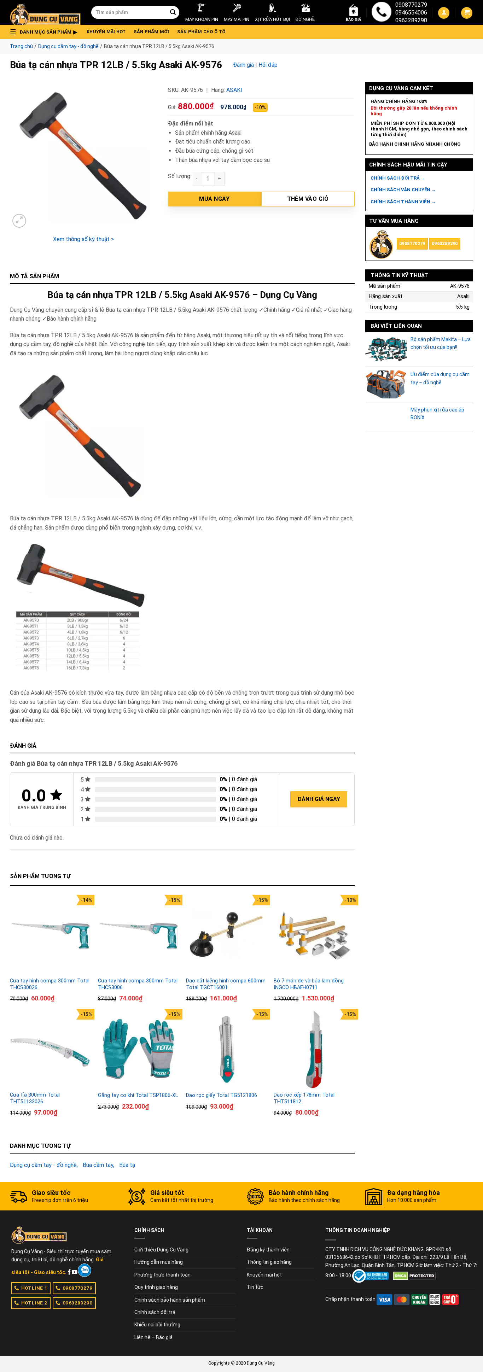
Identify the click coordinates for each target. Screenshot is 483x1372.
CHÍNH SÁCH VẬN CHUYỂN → (403, 189)
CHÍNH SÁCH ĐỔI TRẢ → (398, 178)
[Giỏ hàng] (466, 13)
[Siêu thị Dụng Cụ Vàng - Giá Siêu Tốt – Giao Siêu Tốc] (45, 12)
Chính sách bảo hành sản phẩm (169, 1300)
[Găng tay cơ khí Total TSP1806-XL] (138, 1049)
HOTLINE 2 (34, 1303)
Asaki (234, 90)
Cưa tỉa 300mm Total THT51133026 (35, 1098)
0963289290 (411, 20)
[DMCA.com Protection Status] (414, 1275)
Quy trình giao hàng (156, 1287)
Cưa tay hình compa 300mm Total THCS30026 (49, 984)
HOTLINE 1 (34, 1288)
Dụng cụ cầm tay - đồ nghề (68, 46)
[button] (45, 32)
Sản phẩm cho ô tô (201, 31)
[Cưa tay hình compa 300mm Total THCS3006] (138, 935)
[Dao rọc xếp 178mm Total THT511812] (314, 1049)
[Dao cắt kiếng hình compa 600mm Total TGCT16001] (226, 935)
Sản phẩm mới (151, 31)
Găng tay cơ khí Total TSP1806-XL (138, 1095)
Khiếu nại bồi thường (157, 1324)
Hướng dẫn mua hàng (158, 1262)
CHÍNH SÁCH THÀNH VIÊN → (403, 201)
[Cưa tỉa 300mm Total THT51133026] (50, 1049)
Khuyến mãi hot (106, 31)
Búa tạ (127, 1165)
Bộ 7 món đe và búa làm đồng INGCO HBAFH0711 (309, 984)
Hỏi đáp (268, 65)
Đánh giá (243, 65)
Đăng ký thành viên (268, 1250)
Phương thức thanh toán (162, 1275)
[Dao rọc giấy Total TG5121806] (226, 1049)
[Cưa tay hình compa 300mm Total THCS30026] (50, 935)
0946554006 (411, 12)
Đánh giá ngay (318, 799)
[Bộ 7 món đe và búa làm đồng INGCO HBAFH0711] (314, 935)
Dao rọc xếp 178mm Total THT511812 (304, 1098)
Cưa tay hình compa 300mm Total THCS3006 (138, 984)
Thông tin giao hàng (269, 1262)
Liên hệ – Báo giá (153, 1337)
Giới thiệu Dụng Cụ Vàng (161, 1250)
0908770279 (411, 4)
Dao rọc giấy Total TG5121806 (221, 1095)
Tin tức (255, 1287)
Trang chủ (21, 46)
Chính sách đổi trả (154, 1312)
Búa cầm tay (98, 1165)
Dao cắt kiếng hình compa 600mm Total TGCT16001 (226, 984)
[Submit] (173, 12)
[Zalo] (84, 1270)
